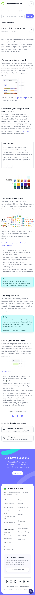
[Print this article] (31, 30)
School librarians (9, 549)
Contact (20, 514)
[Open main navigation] (31, 3)
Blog (19, 524)
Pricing (20, 503)
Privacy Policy (19, 589)
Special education (9, 546)
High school (7, 542)
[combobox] (12, 16)
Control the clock (9, 503)
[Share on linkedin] (22, 416)
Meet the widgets (23, 528)
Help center (22, 535)
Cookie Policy (27, 589)
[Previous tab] (5, 166)
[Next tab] (10, 166)
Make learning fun (9, 522)
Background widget (20, 98)
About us (21, 511)
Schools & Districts (24, 507)
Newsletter (21, 539)
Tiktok (24, 581)
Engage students (9, 507)
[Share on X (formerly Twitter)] (17, 416)
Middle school (8, 538)
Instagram (15, 581)
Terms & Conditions (9, 589)
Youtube (20, 581)
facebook (7, 581)
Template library (23, 532)
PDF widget (21, 330)
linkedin (11, 581)
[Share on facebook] (13, 416)
